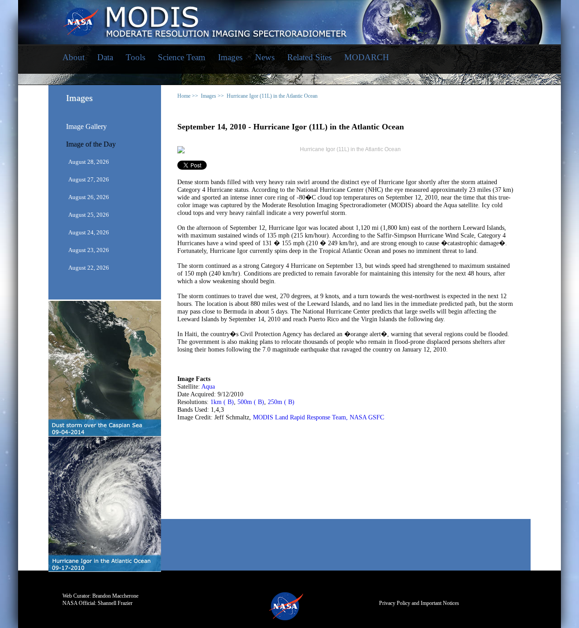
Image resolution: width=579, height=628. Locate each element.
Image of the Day (91, 144)
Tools (135, 57)
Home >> (187, 96)
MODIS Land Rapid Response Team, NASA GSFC (318, 417)
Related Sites (309, 57)
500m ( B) (250, 402)
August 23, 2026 (88, 250)
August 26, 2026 (88, 197)
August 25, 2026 (88, 214)
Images (230, 57)
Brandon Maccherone (115, 596)
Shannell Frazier (115, 603)
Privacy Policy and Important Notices (419, 603)
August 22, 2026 (88, 267)
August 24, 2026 (88, 232)
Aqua (208, 386)
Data (105, 57)
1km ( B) (222, 402)
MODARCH (366, 57)
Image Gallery (86, 126)
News (265, 57)
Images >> (212, 96)
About (73, 57)
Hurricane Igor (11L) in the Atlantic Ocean (272, 96)
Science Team (181, 57)
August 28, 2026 (88, 161)
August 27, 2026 (88, 179)
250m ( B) (281, 402)
